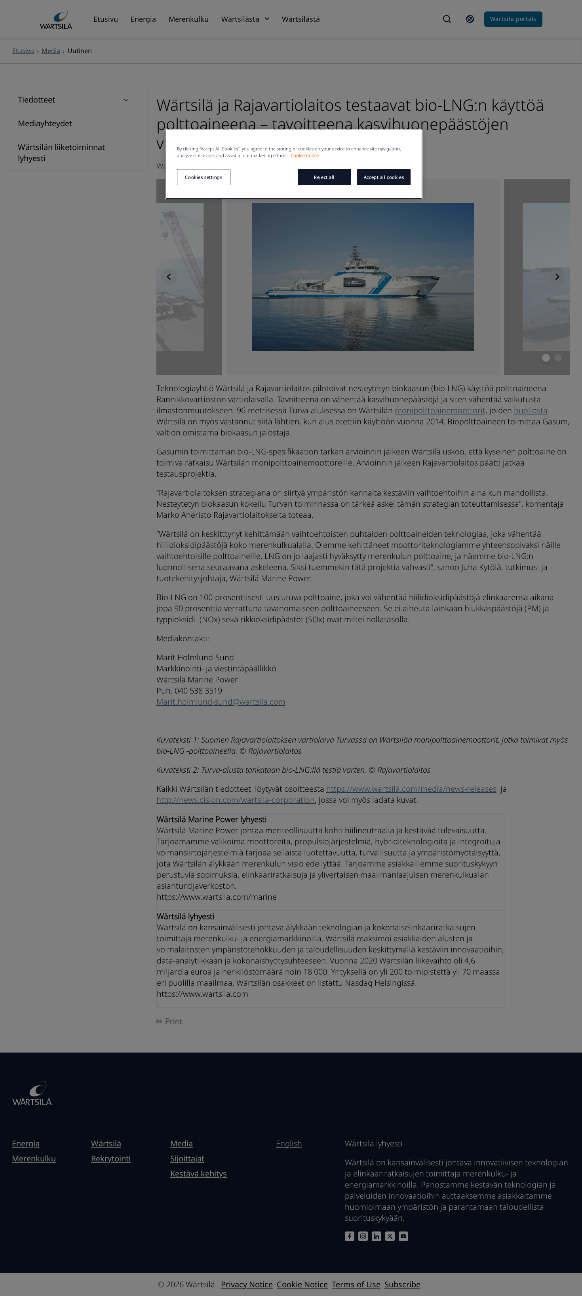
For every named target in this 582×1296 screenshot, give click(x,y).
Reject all (324, 177)
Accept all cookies (384, 177)
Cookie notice (305, 155)
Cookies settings (203, 177)
